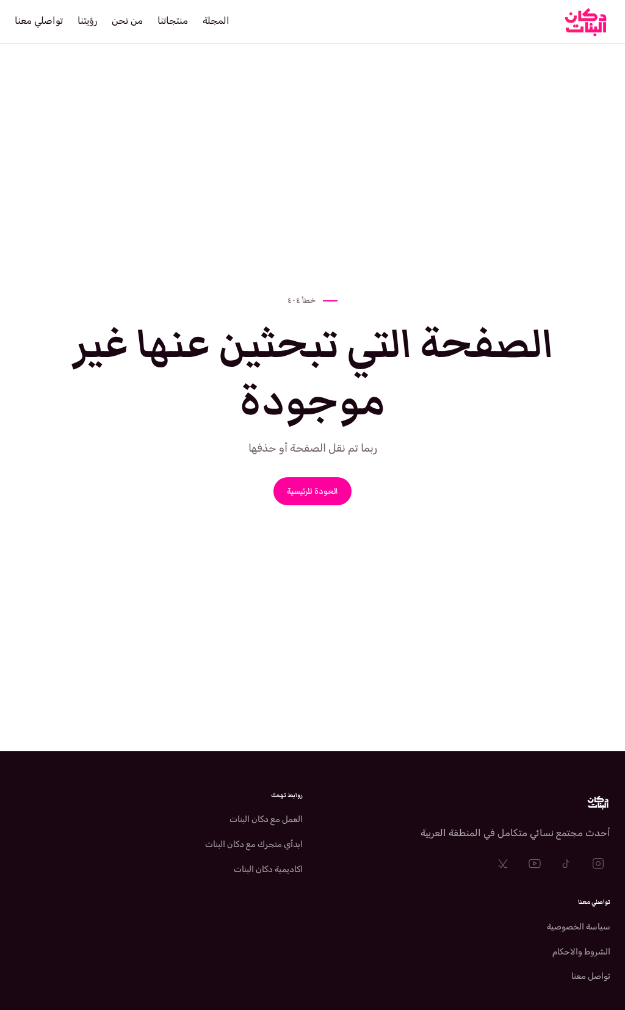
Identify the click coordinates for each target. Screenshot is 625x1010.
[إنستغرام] (598, 863)
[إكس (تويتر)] (503, 863)
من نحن (127, 20)
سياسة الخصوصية (578, 927)
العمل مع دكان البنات (266, 819)
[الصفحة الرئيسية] (466, 802)
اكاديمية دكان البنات (268, 869)
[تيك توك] (566, 863)
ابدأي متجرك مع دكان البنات (254, 844)
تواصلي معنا (39, 20)
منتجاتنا (172, 20)
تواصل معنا (590, 976)
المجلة (216, 20)
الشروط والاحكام (581, 952)
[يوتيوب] (534, 863)
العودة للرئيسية (312, 491)
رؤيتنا (87, 20)
